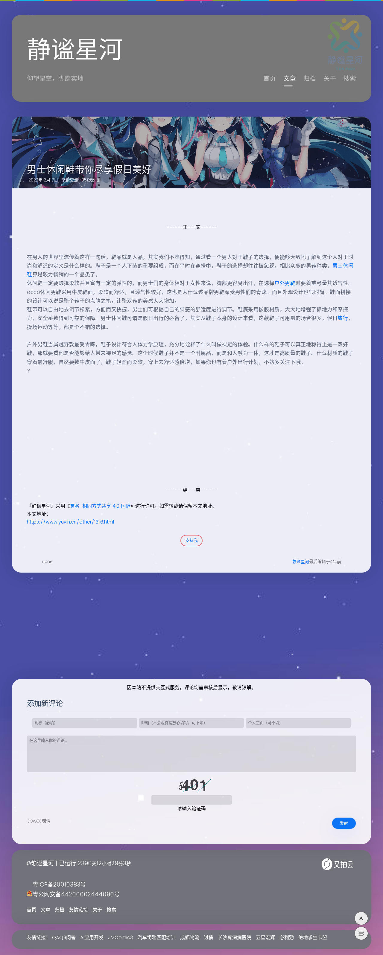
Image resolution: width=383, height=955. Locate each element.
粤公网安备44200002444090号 (76, 894)
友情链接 (78, 910)
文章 (289, 79)
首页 (269, 79)
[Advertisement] (185, 444)
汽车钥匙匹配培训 (156, 938)
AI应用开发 (92, 938)
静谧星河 (300, 561)
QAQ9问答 (64, 938)
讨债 (208, 938)
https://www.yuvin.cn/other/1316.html (70, 522)
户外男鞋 (284, 283)
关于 (329, 79)
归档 (309, 79)
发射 (344, 823)
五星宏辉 (265, 938)
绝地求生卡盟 (312, 938)
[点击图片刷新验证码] (191, 786)
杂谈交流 (69, 180)
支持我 (191, 540)
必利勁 (286, 938)
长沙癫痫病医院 (234, 938)
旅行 (343, 318)
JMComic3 (120, 938)
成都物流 (189, 938)
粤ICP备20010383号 (59, 885)
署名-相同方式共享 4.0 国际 (100, 506)
